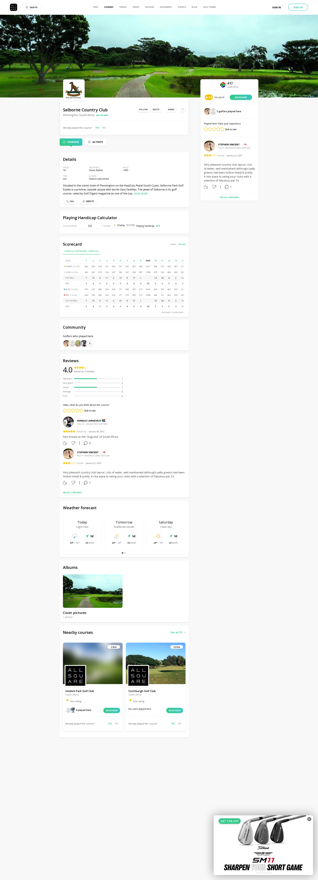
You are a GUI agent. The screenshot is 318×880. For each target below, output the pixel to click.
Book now (112, 710)
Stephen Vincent (88, 452)
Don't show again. (264, 872)
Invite (156, 109)
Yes (97, 127)
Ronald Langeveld (89, 420)
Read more (141, 193)
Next (257, 165)
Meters (182, 244)
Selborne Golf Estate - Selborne (82, 250)
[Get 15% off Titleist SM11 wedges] (263, 845)
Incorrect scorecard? (173, 312)
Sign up (298, 7)
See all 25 (176, 632)
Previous (201, 165)
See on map (102, 115)
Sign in (276, 7)
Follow (143, 109)
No (104, 127)
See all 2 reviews (72, 492)
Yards (173, 244)
